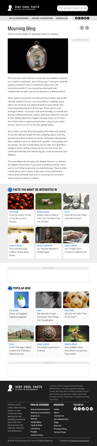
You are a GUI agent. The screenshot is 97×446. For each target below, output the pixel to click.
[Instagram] (79, 18)
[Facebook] (76, 18)
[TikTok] (82, 18)
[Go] (82, 28)
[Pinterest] (88, 18)
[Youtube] (85, 18)
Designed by (74, 441)
